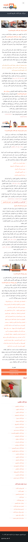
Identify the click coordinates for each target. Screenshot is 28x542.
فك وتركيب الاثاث (20, 488)
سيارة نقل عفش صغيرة (18, 518)
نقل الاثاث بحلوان (20, 439)
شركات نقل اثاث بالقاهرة (17, 146)
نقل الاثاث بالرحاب (19, 442)
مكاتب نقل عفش (20, 515)
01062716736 (23, 116)
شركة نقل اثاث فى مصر (18, 78)
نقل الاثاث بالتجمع (20, 463)
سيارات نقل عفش (11, 239)
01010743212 (8, 114)
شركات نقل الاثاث (16, 183)
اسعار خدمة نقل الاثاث (18, 506)
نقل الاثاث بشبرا (20, 418)
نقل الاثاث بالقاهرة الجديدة (17, 433)
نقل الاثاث (21, 497)
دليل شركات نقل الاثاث (18, 512)
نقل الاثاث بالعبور (20, 457)
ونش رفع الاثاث (20, 500)
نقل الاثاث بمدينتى (19, 427)
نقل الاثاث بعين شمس (19, 478)
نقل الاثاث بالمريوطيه (19, 472)
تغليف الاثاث (21, 491)
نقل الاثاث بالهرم (20, 409)
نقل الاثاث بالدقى (20, 454)
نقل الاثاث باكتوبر (20, 412)
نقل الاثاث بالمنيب (19, 475)
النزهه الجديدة (14, 325)
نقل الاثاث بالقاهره (19, 406)
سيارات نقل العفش (19, 503)
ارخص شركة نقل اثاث (19, 509)
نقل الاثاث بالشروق (19, 424)
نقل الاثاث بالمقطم (19, 415)
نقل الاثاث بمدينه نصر (19, 430)
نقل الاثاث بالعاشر (19, 469)
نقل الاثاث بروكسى (19, 445)
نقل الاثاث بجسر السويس (18, 448)
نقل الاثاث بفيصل (20, 421)
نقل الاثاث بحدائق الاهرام (18, 451)
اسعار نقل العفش (20, 494)
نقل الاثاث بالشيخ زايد (19, 466)
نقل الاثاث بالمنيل (20, 460)
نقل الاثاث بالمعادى (19, 436)
